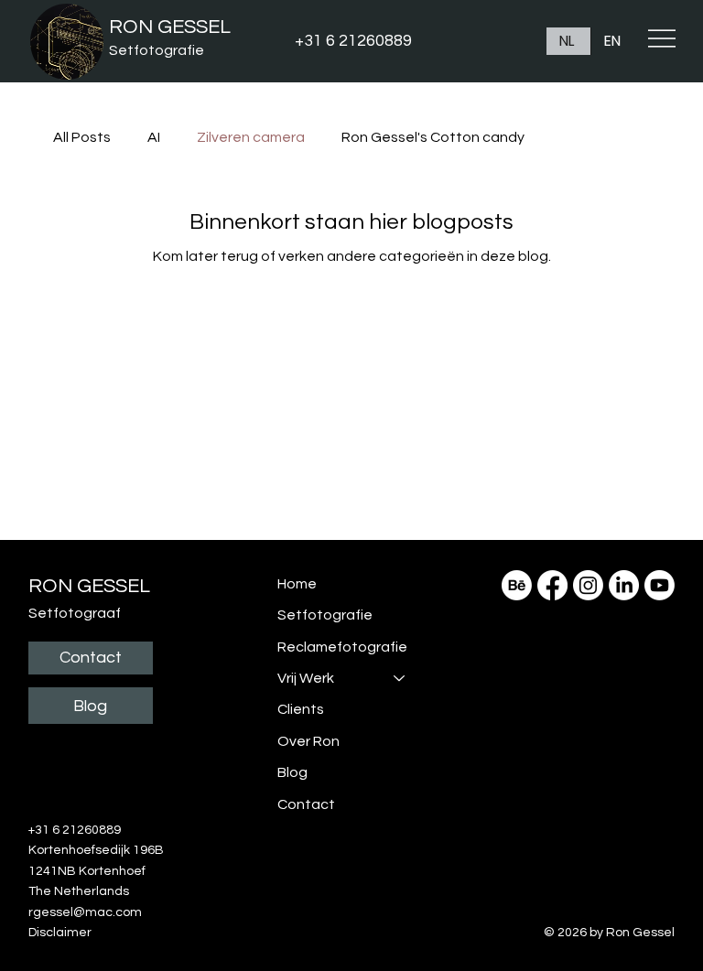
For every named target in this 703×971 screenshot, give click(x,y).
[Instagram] (588, 585)
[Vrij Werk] (400, 678)
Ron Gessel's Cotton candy (433, 137)
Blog (292, 772)
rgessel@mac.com (85, 912)
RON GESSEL (170, 27)
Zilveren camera (251, 137)
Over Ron (308, 741)
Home (297, 584)
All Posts (82, 137)
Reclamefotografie (342, 647)
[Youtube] (659, 585)
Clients (300, 709)
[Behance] (517, 585)
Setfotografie (156, 50)
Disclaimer (60, 932)
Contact (306, 804)
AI (153, 137)
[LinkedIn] (624, 585)
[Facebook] (552, 585)
